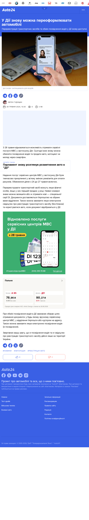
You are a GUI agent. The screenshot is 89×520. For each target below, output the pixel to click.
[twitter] (16, 96)
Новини (4, 397)
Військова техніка (8, 406)
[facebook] (10, 96)
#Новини (7, 351)
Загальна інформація (52, 397)
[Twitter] (9, 375)
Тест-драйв (6, 401)
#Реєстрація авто (36, 351)
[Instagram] (26, 375)
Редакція (47, 410)
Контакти (47, 414)
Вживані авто (7, 410)
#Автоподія (19, 351)
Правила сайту (50, 406)
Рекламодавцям (50, 401)
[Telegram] (20, 375)
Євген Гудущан (15, 102)
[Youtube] (15, 375)
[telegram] (5, 96)
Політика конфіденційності (54, 419)
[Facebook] (4, 375)
